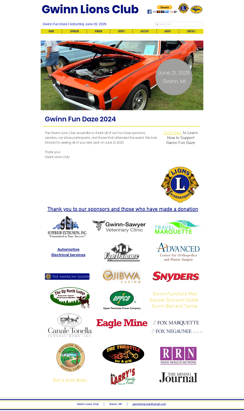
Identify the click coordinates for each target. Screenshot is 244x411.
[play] (196, 107)
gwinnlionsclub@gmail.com (149, 404)
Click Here (173, 133)
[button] (122, 75)
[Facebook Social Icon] (149, 12)
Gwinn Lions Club (90, 9)
